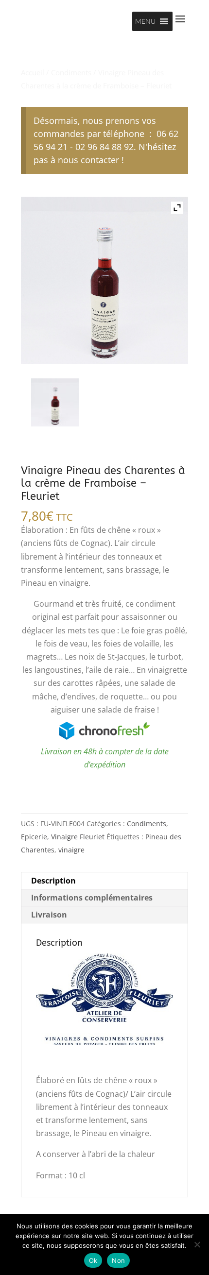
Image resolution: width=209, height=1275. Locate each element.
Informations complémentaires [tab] (92, 897)
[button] (145, 21)
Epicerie (34, 836)
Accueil (32, 72)
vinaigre (71, 849)
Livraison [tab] (49, 914)
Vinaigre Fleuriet (77, 836)
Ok (93, 1260)
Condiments (71, 72)
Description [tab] (53, 880)
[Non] (197, 1244)
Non (118, 1260)
